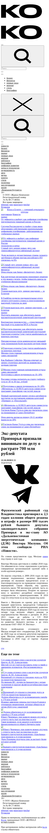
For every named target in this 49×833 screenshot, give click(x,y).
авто (3, 173)
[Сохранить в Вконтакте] (21, 483)
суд (2, 648)
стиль (9, 88)
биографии (12, 90)
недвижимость (8, 170)
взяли (45, 556)
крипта (4, 178)
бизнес (10, 78)
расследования (8, 185)
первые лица (12, 83)
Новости (17, 214)
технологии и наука (10, 246)
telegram (4, 204)
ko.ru (44, 827)
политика (5, 182)
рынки (4, 153)
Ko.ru (3, 820)
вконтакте (18, 204)
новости (5, 146)
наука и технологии (10, 168)
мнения (10, 85)
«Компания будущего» (11, 190)
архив (4, 187)
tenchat (26, 204)
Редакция (5, 207)
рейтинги (5, 160)
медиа (4, 175)
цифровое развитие (10, 165)
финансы (11, 80)
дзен (11, 204)
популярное (6, 214)
